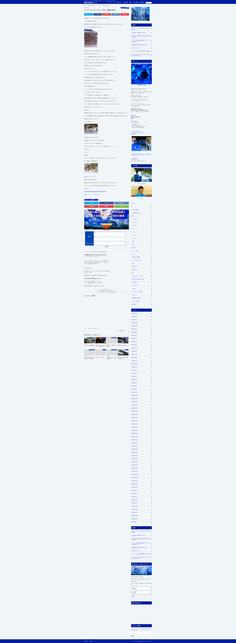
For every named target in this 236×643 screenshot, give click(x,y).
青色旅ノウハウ (135, 269)
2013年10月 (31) (134, 439)
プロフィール (110, 2)
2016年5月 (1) (134, 341)
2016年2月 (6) (134, 351)
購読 (132, 635)
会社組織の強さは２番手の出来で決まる (139, 44)
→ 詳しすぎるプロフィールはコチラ (138, 132)
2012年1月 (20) (134, 506)
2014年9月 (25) (134, 404)
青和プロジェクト (92, 641)
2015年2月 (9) (134, 389)
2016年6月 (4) (134, 338)
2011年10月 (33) (134, 515)
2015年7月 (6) (134, 373)
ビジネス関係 (135, 2)
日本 (133, 244)
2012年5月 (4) (134, 493)
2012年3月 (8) (134, 499)
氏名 (89, 236)
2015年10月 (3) (134, 363)
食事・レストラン (135, 266)
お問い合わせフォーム (135, 159)
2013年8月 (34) (134, 446)
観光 (133, 263)
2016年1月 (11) (134, 354)
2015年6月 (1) (134, 376)
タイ (133, 228)
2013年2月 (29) (134, 465)
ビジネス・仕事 (135, 285)
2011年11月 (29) (134, 512)
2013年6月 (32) (134, 452)
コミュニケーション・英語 (137, 275)
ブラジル (134, 234)
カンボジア (134, 225)
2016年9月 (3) (134, 329)
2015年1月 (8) (134, 392)
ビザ (133, 253)
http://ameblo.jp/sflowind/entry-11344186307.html (95, 191)
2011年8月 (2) (134, 521)
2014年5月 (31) (134, 417)
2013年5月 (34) (134, 455)
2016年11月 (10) (134, 322)
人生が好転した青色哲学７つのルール (138, 32)
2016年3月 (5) (134, 348)
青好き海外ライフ (90, 3)
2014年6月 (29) (134, 414)
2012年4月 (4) (134, 496)
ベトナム (134, 238)
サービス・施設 (135, 250)
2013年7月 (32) (134, 449)
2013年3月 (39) (134, 461)
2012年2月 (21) (134, 502)
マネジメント (134, 294)
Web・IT (134, 288)
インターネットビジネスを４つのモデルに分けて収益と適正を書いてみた (140, 55)
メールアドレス (89, 243)
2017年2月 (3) (134, 316)
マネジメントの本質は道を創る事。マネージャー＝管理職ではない (140, 41)
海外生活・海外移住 (88, 199)
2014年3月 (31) (134, 423)
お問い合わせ (142, 2)
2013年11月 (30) (134, 436)
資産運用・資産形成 (136, 298)
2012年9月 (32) (134, 480)
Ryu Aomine (106, 288)
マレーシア (96, 199)
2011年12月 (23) (134, 509)
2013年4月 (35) (134, 458)
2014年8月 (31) (134, 408)
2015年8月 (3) (134, 370)
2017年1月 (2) (134, 319)
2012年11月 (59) (134, 474)
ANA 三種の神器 (141, 183)
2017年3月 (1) (134, 313)
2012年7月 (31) (134, 487)
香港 (133, 241)
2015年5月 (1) (134, 379)
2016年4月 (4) (134, 344)
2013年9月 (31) (134, 442)
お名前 (134, 588)
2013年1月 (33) (134, 468)
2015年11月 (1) (134, 360)
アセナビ (141, 198)
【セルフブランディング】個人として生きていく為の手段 (140, 29)
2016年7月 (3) (134, 335)
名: (94, 237)
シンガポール (134, 219)
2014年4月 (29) (134, 420)
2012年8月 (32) (134, 484)
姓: (94, 232)
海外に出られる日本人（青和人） (138, 279)
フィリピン (134, 231)
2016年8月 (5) (134, 332)
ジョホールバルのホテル (137, 260)
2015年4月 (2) (134, 382)
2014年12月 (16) (134, 395)
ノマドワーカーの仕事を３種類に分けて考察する (140, 51)
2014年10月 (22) (134, 401)
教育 (130, 2)
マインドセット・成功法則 (137, 291)
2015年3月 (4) (134, 386)
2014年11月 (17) (134, 398)
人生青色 (85, 641)
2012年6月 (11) (134, 490)
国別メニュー (119, 2)
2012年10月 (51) (134, 477)
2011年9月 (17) (134, 518)
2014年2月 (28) (134, 427)
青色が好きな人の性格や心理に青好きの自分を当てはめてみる (140, 36)
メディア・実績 (135, 301)
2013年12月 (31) (134, 433)
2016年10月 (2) (134, 325)
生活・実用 (126, 2)
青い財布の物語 (135, 209)
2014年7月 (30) (134, 411)
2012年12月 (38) (134, 471)
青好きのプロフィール (135, 47)
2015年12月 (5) (134, 357)
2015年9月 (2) (134, 366)
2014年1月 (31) (134, 430)
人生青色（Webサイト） (137, 212)
